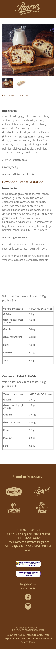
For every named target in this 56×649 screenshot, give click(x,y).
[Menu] (4, 9)
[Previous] (7, 50)
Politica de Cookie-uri (27, 627)
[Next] (48, 50)
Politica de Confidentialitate (28, 630)
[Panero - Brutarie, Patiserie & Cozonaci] (28, 8)
